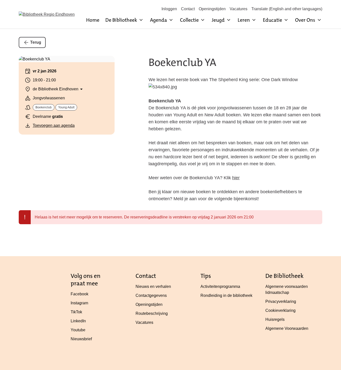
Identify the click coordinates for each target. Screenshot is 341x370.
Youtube (78, 330)
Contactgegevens (151, 295)
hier (236, 177)
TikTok (76, 312)
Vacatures (238, 9)
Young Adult (66, 107)
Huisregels (275, 319)
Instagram (79, 303)
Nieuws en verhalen (153, 286)
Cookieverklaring (280, 310)
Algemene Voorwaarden (286, 328)
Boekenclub (43, 107)
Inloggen (169, 9)
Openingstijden (212, 9)
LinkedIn (78, 321)
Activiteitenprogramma (220, 286)
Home (92, 20)
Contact (188, 9)
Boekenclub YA (182, 62)
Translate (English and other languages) (286, 9)
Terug (35, 42)
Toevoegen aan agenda (54, 125)
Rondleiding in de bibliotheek (226, 295)
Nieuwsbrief (81, 339)
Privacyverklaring (280, 301)
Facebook (79, 294)
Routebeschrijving (152, 313)
